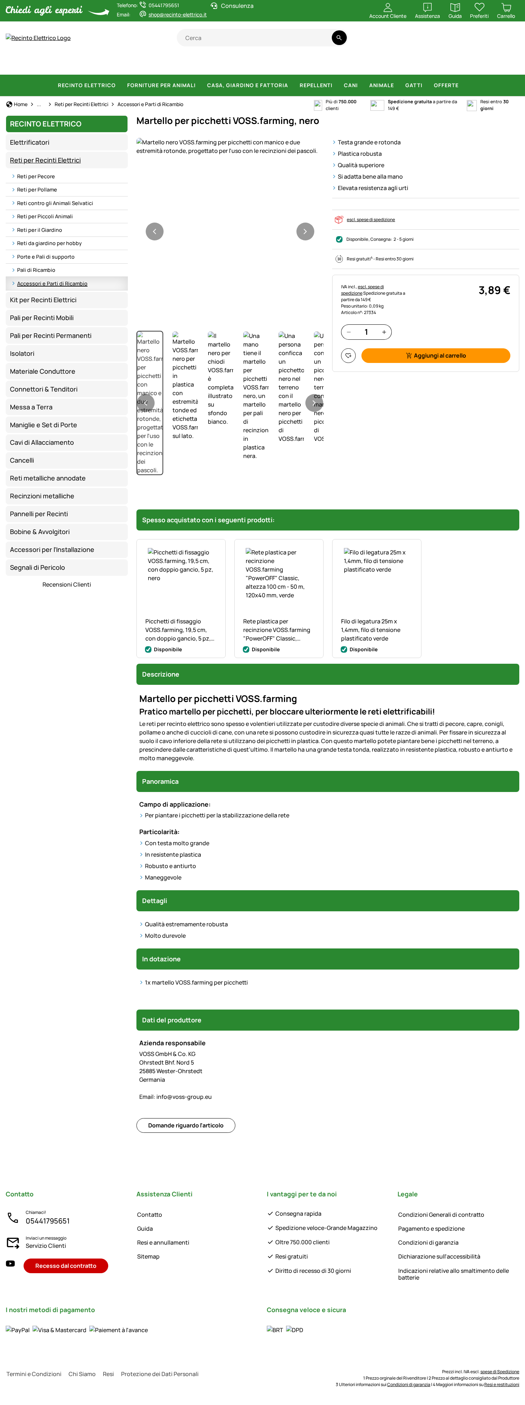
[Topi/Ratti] (466, 64)
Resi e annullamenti (163, 1242)
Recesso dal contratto (65, 1266)
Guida (145, 1228)
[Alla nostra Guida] (505, 41)
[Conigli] (247, 64)
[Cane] (198, 64)
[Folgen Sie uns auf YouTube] (10, 1266)
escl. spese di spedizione (371, 219)
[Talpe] (442, 64)
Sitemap (148, 1256)
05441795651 (48, 1221)
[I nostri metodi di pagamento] (77, 1329)
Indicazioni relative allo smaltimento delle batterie (453, 1274)
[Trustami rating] (449, 41)
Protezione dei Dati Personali (160, 1374)
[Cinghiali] (274, 64)
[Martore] (393, 64)
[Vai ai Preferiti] (348, 355)
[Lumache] (488, 64)
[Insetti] (509, 64)
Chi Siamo (82, 1374)
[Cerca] (339, 37)
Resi (108, 1374)
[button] (230, 146)
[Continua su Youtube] (477, 41)
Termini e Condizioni (33, 1374)
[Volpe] (336, 64)
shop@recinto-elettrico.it (178, 14)
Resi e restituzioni (501, 1384)
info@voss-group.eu (175, 1097)
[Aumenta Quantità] (384, 332)
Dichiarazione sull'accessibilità (439, 1256)
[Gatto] (225, 64)
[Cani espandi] (362, 85)
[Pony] (53, 64)
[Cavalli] (22, 64)
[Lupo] (306, 64)
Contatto (149, 1215)
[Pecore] (119, 64)
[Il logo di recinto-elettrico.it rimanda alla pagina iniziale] (91, 38)
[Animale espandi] (398, 85)
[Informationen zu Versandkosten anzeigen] (285, 1329)
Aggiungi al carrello (440, 355)
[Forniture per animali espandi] (200, 85)
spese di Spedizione (499, 1372)
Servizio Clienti (46, 1246)
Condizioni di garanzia (428, 1242)
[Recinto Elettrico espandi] (120, 85)
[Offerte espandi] (463, 85)
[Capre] (147, 64)
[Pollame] (172, 64)
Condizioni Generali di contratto (441, 1215)
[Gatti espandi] (426, 85)
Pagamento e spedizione (431, 1228)
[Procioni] (365, 64)
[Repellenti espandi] (336, 85)
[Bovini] (86, 64)
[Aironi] (418, 64)
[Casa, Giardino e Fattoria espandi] (292, 85)
